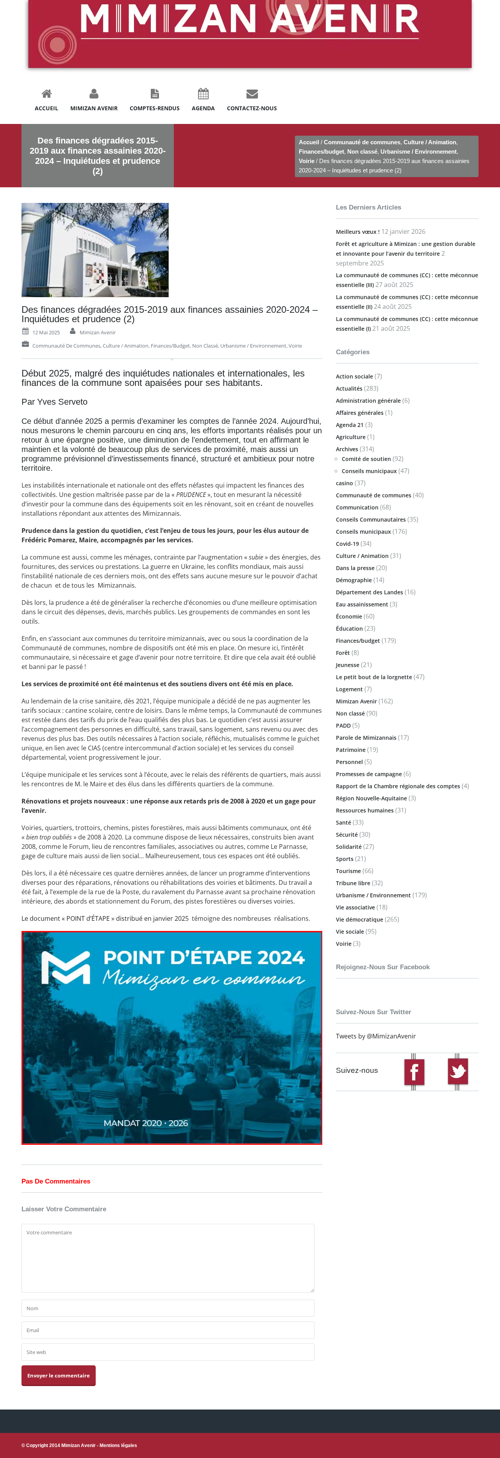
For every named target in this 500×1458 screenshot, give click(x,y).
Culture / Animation (430, 142)
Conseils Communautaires (371, 519)
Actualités (349, 388)
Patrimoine (351, 749)
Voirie (306, 161)
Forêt (343, 652)
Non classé (362, 151)
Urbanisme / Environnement (418, 151)
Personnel (349, 762)
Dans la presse (355, 568)
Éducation (349, 628)
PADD (343, 725)
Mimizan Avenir (98, 332)
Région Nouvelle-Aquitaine (371, 798)
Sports (345, 859)
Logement (349, 689)
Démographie (354, 580)
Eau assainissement (362, 604)
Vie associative (355, 907)
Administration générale (368, 400)
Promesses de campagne (369, 774)
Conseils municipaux (369, 471)
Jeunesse (347, 665)
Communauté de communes (362, 142)
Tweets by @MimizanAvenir (376, 1036)
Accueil (309, 142)
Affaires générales (360, 412)
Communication (357, 507)
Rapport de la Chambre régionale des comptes (398, 786)
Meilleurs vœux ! (358, 231)
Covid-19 (347, 543)
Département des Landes (369, 592)
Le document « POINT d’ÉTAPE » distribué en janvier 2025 (105, 918)
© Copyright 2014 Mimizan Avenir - (79, 1445)
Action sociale (354, 376)
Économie (349, 616)
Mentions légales (118, 1445)
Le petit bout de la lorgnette (374, 677)
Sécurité (347, 834)
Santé (343, 822)
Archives (347, 449)
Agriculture (351, 437)
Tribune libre (353, 883)
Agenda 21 (350, 425)
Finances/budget (321, 151)
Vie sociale (350, 931)
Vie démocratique (359, 919)
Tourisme (348, 871)
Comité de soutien (366, 459)
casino (344, 483)
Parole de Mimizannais (366, 737)
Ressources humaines (365, 810)
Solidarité (349, 846)
